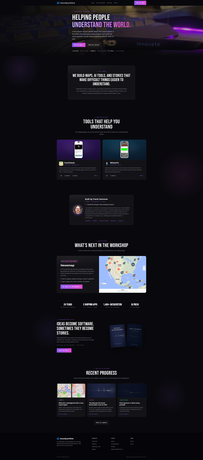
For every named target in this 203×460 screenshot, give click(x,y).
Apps (93, 2)
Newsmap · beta (96, 446)
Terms (131, 444)
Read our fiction (93, 45)
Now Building (101, 2)
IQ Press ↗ (121, 220)
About (116, 2)
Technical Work (115, 444)
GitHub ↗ (95, 220)
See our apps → (78, 45)
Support (94, 449)
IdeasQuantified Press (117, 449)
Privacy (132, 441)
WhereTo (94, 444)
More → (96, 175)
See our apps (140, 2)
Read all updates (101, 422)
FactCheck (94, 441)
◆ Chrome (75, 175)
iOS (61, 175)
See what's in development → (71, 286)
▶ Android (67, 175)
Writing (109, 2)
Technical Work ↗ (104, 220)
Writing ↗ (114, 220)
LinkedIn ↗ (88, 220)
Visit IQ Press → (64, 350)
